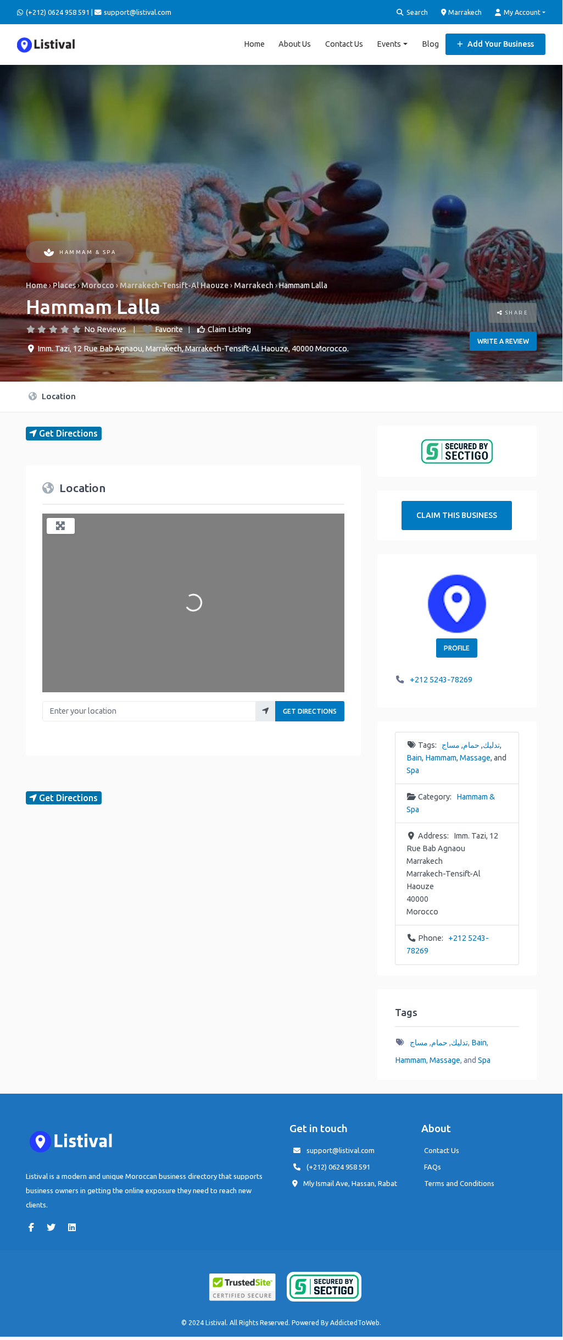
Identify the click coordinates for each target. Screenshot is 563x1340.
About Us (294, 44)
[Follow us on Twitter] (54, 1227)
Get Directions (310, 711)
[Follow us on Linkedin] (74, 1227)
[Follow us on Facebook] (34, 1227)
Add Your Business (500, 44)
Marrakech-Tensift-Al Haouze (174, 285)
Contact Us (344, 44)
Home (254, 44)
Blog (430, 44)
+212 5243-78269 (441, 679)
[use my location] (265, 711)
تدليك (491, 745)
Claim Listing (229, 329)
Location (58, 396)
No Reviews (105, 329)
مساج (451, 745)
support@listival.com (340, 1150)
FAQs (432, 1167)
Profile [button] (457, 648)
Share (515, 313)
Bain (414, 757)
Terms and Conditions (459, 1183)
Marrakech (464, 12)
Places (64, 285)
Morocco (97, 285)
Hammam (440, 757)
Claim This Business (456, 515)
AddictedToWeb (355, 1322)
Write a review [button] (503, 341)
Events (389, 44)
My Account (521, 12)
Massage (475, 757)
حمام (471, 745)
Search (416, 12)
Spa (412, 770)
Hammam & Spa (87, 252)
